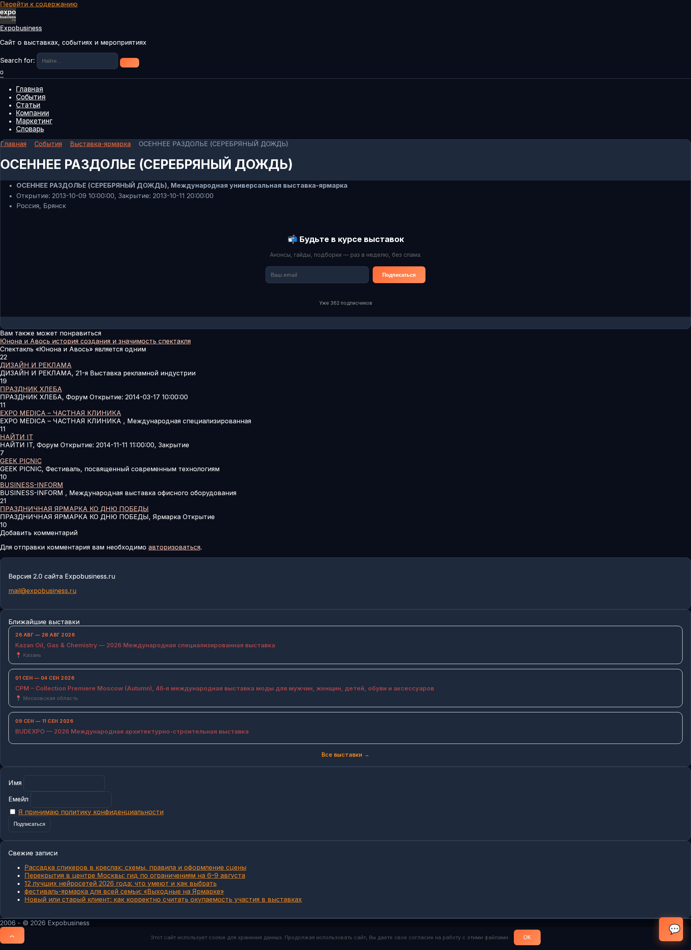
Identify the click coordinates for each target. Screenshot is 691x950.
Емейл (18, 799)
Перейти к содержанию (39, 4)
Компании (32, 113)
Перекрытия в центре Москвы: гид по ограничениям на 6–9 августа (134, 875)
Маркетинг (34, 121)
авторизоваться (174, 547)
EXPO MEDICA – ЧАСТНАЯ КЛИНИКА (60, 413)
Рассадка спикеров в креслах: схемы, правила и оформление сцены (135, 867)
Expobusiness (21, 28)
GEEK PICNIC (21, 461)
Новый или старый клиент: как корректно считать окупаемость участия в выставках (163, 899)
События (31, 97)
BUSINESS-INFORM (31, 485)
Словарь (30, 129)
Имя (15, 783)
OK (527, 937)
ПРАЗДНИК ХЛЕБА (31, 389)
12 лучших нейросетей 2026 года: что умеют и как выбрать (120, 883)
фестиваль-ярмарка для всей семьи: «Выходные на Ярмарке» (124, 891)
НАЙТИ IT (16, 437)
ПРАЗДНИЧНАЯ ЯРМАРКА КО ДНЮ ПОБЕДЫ (74, 509)
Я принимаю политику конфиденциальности (91, 812)
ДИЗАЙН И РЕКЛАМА (36, 365)
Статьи (28, 105)
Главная (29, 89)
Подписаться (399, 275)
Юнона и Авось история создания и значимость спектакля (95, 341)
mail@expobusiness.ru (42, 591)
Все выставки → (345, 754)
